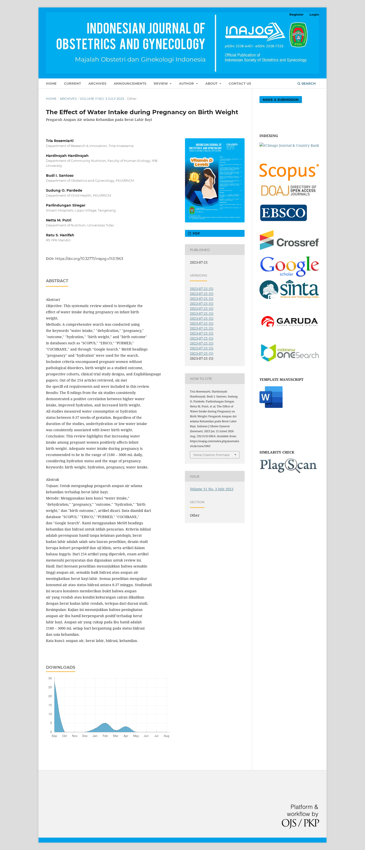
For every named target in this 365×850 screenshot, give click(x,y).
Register (296, 14)
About (212, 83)
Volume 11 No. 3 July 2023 (102, 99)
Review (161, 83)
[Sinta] (289, 299)
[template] (271, 406)
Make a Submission (281, 100)
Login (314, 14)
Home (51, 83)
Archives (97, 83)
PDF (196, 233)
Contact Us (240, 83)
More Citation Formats (211, 455)
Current (72, 83)
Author (187, 83)
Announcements (130, 83)
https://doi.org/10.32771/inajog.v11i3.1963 (89, 258)
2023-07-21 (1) (201, 288)
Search (308, 83)
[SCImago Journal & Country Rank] (289, 145)
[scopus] (289, 179)
